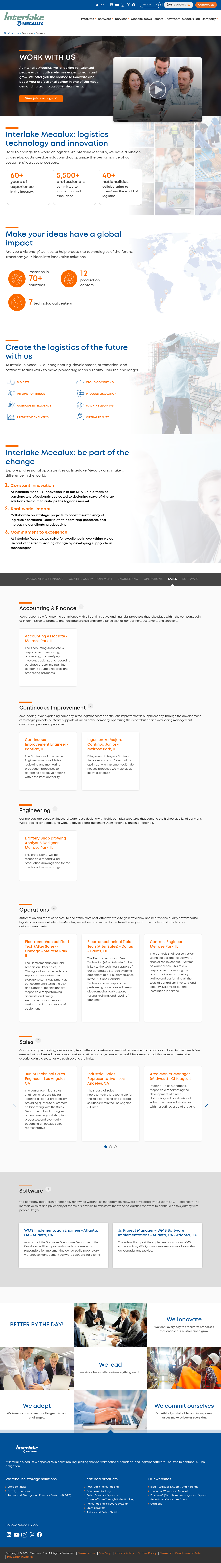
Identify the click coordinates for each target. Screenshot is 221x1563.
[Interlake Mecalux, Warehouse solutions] (24, 25)
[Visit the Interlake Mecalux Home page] (4, 33)
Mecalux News (141, 19)
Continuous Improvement (90, 579)
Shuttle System (96, 1508)
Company (209, 19)
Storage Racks (17, 1487)
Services (121, 19)
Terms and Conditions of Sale (180, 1553)
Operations (153, 579)
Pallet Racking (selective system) (107, 1504)
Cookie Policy (147, 1553)
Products (88, 19)
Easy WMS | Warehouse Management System (178, 1495)
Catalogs (156, 1504)
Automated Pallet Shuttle (103, 1512)
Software (105, 19)
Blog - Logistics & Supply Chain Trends (174, 1487)
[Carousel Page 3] (115, 1146)
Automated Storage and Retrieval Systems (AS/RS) (39, 1495)
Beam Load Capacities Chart (168, 1500)
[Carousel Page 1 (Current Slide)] (105, 1146)
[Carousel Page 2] (110, 1146)
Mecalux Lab (191, 19)
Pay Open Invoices (20, 1557)
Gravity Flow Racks (19, 1491)
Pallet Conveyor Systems (102, 1495)
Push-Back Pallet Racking (103, 1487)
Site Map (105, 1553)
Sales (172, 579)
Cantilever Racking (99, 1491)
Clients (158, 19)
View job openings (39, 98)
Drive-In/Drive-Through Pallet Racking (110, 1500)
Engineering (128, 579)
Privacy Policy (124, 1553)
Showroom (172, 19)
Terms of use (86, 1553)
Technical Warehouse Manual (169, 1491)
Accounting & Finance (44, 579)
